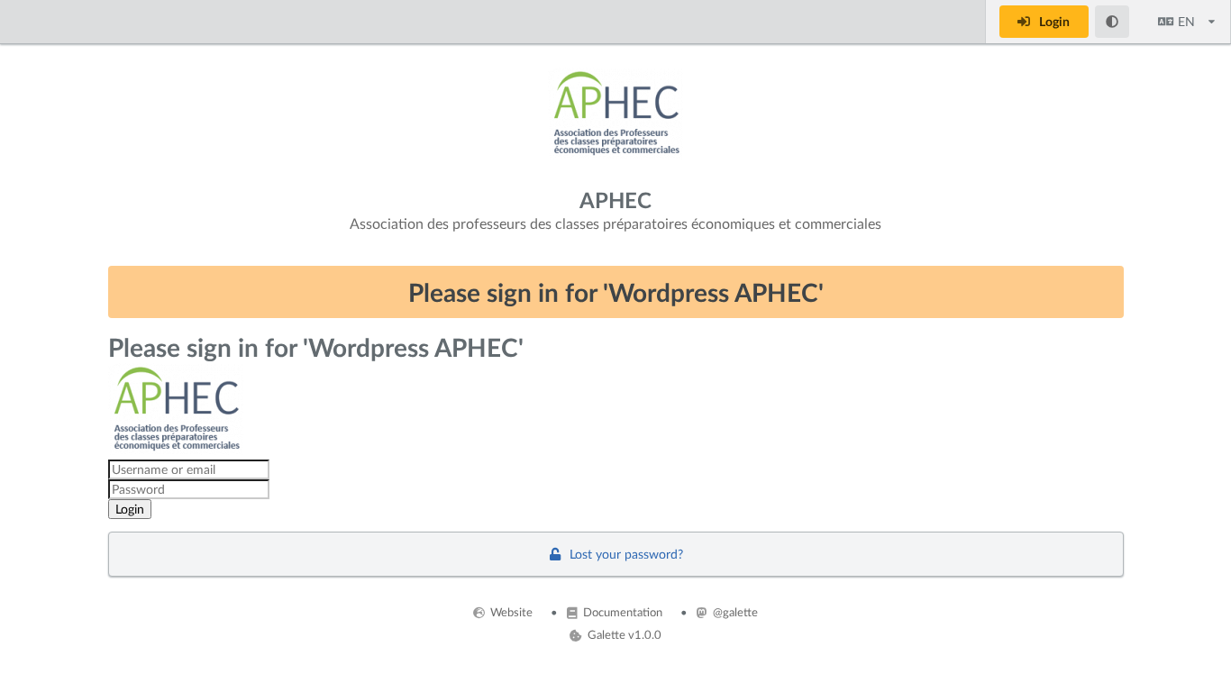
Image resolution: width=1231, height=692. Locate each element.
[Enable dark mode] (1112, 21)
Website (510, 612)
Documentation (621, 612)
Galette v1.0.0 (623, 634)
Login (1053, 21)
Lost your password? (624, 553)
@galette (734, 612)
